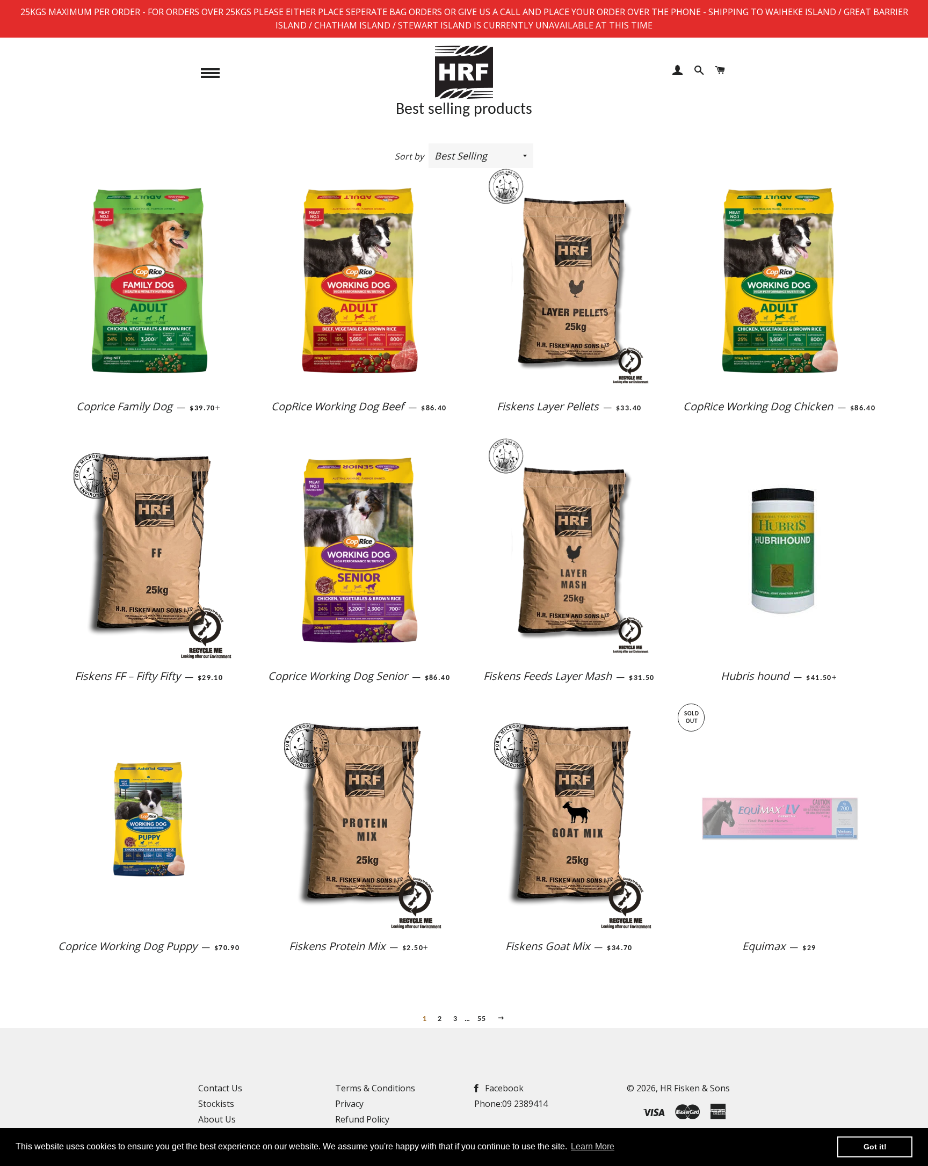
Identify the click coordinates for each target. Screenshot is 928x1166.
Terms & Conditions (375, 1088)
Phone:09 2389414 (511, 1104)
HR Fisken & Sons (695, 1088)
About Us (217, 1119)
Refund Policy (362, 1119)
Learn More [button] (592, 1146)
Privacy (349, 1104)
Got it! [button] (875, 1146)
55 (482, 1019)
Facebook (503, 1088)
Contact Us (220, 1088)
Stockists (216, 1104)
